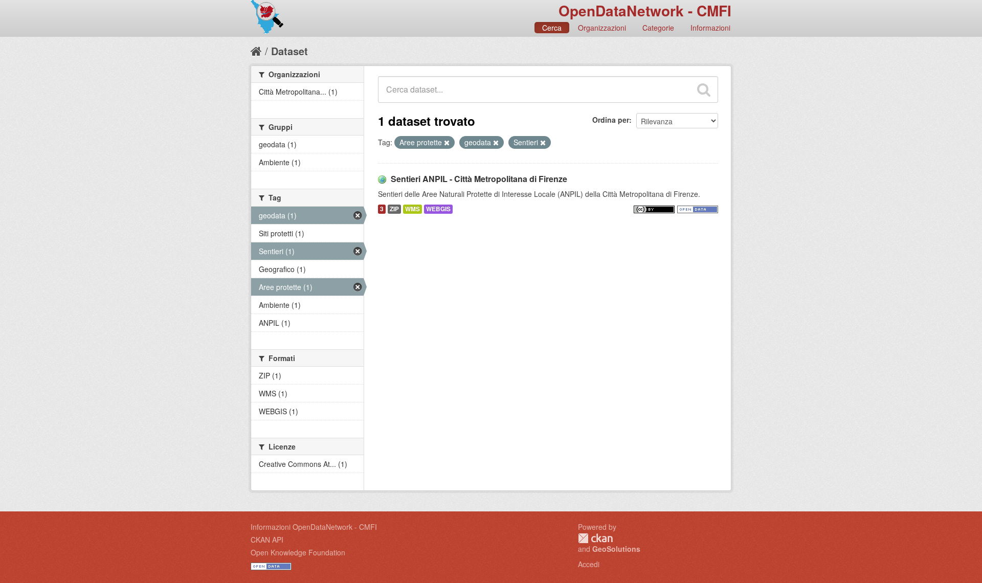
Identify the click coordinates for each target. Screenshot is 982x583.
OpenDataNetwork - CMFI (645, 10)
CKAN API (267, 539)
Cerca (552, 28)
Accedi (588, 564)
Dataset (289, 50)
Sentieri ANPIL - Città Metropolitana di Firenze (479, 179)
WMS (412, 209)
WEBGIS (438, 209)
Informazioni (710, 28)
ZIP (394, 209)
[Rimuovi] (447, 143)
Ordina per (610, 120)
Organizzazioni (602, 28)
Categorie (658, 28)
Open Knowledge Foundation (298, 552)
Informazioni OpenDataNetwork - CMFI (314, 527)
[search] (703, 89)
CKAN (595, 538)
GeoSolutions (616, 549)
